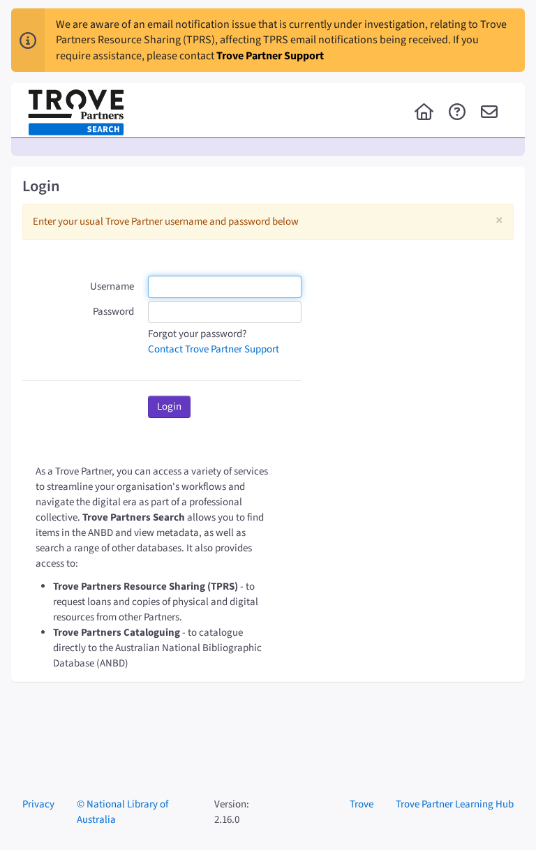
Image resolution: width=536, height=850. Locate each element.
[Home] (424, 113)
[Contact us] (489, 113)
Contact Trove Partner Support (213, 349)
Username (112, 286)
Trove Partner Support (270, 56)
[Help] (457, 113)
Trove (361, 804)
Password (113, 311)
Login (169, 406)
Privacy (38, 804)
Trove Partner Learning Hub (455, 804)
